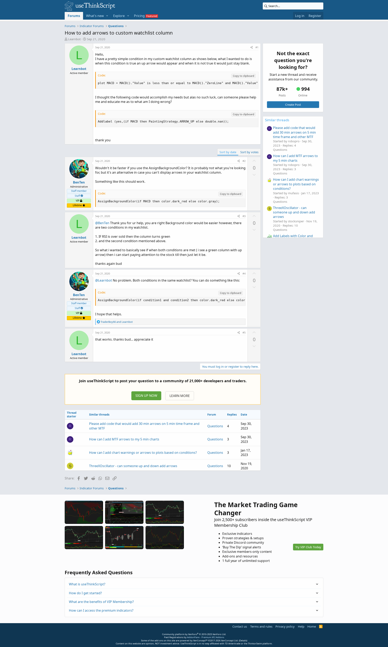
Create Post (293, 104)
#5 (244, 332)
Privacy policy (285, 626)
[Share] (251, 47)
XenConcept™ (200, 640)
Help (301, 626)
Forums (74, 16)
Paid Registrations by (194, 637)
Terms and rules (261, 626)
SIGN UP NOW (146, 395)
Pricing (139, 16)
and (117, 322)
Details (243, 640)
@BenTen (102, 223)
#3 (244, 216)
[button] (107, 16)
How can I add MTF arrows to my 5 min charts (124, 439)
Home (311, 626)
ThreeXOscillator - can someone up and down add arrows (133, 466)
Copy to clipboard (243, 76)
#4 (244, 273)
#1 (256, 47)
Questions (215, 426)
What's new (95, 16)
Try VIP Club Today (308, 547)
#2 (244, 161)
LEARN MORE (180, 396)
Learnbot (74, 39)
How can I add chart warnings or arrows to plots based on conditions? (143, 452)
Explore (119, 16)
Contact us (239, 626)
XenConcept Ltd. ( (230, 640)
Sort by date (227, 152)
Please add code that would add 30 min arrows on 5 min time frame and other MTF (294, 132)
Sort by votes (249, 152)
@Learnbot (103, 280)
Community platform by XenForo (194, 634)
